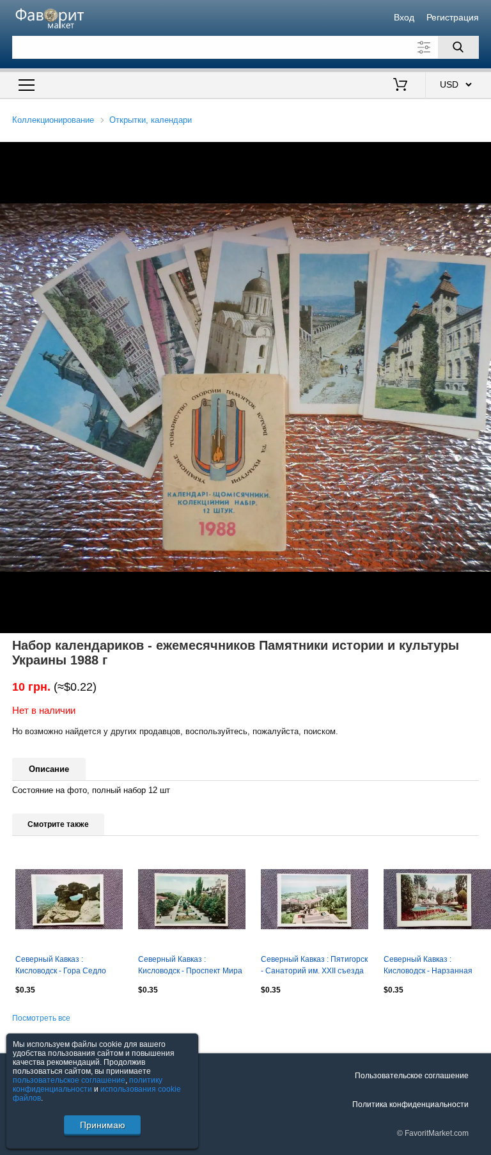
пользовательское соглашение (69, 1080)
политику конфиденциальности (87, 1085)
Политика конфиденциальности (410, 1104)
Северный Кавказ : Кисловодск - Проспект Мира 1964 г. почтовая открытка (190, 966)
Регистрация (452, 17)
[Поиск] (458, 47)
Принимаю (102, 1125)
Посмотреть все (41, 1018)
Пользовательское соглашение (412, 1075)
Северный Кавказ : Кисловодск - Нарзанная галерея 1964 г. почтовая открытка (429, 966)
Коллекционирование (53, 120)
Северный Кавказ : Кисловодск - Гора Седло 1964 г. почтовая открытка (62, 966)
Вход (404, 17)
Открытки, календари (150, 120)
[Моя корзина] (400, 85)
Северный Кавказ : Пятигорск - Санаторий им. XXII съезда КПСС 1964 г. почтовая (314, 966)
